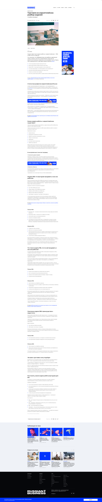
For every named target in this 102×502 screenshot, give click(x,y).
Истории (58, 7)
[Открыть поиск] (74, 7)
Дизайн (52, 483)
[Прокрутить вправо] (74, 426)
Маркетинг (65, 475)
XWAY (53, 61)
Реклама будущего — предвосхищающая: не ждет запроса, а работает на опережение (56, 440)
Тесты (40, 483)
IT (51, 486)
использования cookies (20, 499)
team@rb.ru (53, 493)
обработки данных (28, 499)
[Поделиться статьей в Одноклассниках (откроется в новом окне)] (56, 20)
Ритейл (64, 480)
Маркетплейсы (33, 48)
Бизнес (29, 48)
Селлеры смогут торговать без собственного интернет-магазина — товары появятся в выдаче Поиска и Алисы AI (32, 464)
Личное (64, 479)
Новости (54, 7)
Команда (29, 475)
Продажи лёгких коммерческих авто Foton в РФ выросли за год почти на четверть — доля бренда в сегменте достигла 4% (68, 464)
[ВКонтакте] (74, 493)
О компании (29, 476)
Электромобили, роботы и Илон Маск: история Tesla (68, 438)
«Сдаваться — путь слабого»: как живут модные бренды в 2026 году (44, 440)
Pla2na (38, 413)
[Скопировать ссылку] (58, 20)
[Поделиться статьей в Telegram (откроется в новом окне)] (52, 20)
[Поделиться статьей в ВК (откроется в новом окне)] (54, 20)
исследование (50, 96)
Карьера (52, 480)
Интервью (70, 7)
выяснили (31, 88)
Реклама (52, 475)
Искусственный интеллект (56, 476)
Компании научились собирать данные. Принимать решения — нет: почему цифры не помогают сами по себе (33, 440)
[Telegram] (71, 493)
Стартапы (65, 483)
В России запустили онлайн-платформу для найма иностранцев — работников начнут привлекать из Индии (56, 464)
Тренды (64, 486)
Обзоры (66, 7)
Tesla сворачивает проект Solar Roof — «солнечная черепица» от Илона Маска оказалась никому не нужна (44, 464)
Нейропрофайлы (42, 479)
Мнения (62, 7)
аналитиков (35, 103)
